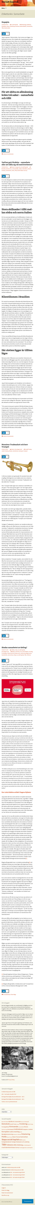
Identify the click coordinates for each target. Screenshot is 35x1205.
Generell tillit (21, 1126)
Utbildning (19, 1145)
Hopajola (5, 22)
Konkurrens (17, 653)
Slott (13, 170)
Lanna (7, 26)
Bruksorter (9, 169)
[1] (26, 858)
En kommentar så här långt (9, 994)
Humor (12, 449)
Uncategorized (18, 449)
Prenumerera (27, 1201)
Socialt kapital (14, 24)
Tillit (3, 28)
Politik (4, 1137)
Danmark (22, 1121)
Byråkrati (11, 1121)
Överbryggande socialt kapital (25, 1147)
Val (23, 1145)
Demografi (26, 1121)
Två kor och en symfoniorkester (9, 1101)
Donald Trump (28, 449)
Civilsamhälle (15, 169)
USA (14, 1145)
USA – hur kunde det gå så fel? (9, 1094)
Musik (10, 451)
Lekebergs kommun (14, 26)
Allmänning (23, 24)
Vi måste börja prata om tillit (8, 1091)
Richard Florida (9, 1137)
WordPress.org (5, 1195)
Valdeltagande (27, 1145)
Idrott (12, 653)
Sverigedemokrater (6, 1142)
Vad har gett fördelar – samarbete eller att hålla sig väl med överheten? (17, 163)
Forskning (4, 653)
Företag (31, 651)
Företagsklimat (5, 1127)
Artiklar (12, 650)
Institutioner (18, 1129)
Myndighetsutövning (7, 1134)
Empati (18, 1124)
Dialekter (29, 24)
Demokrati (5, 1124)
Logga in (4, 1188)
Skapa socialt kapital (19, 655)
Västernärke (7, 28)
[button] (31, 2)
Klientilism (24, 169)
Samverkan (10, 655)
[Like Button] (4, 33)
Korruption (5, 1132)
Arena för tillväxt (5, 1121)
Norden (19, 1134)
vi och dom (5, 1147)
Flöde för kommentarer (7, 1193)
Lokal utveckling (24, 653)
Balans (13, 651)
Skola (20, 1140)
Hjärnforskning (4, 1129)
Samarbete (29, 26)
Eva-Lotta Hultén (24, 651)
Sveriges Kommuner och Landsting (20, 1142)
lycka (30, 653)
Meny (3, 8)
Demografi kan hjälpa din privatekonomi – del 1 (13, 1099)
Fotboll (8, 653)
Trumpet (25, 451)
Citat (16, 650)
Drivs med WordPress (7, 1201)
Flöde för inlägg (5, 1190)
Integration (25, 1129)
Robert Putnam (16, 1137)
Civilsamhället (17, 1121)
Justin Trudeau (5, 451)
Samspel (21, 451)
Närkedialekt (23, 26)
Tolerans (29, 655)
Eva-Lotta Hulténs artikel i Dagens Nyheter (16, 792)
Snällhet (24, 1139)
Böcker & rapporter (16, 167)
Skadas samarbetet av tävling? (14, 647)
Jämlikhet (30, 1129)
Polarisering (25, 1134)
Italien (20, 169)
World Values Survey (22, 170)
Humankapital (10, 1129)
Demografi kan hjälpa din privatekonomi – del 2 (13, 1096)
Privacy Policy (11, 1079)
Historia (26, 1127)
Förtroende (13, 1126)
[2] (29, 862)
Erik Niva (18, 651)
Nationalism (15, 1134)
